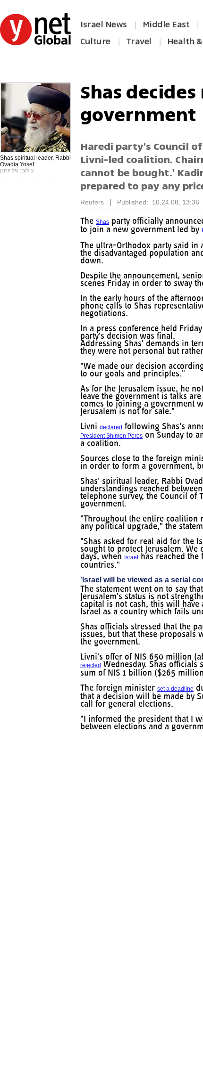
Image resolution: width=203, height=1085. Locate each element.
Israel (131, 557)
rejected (90, 665)
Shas (102, 222)
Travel (139, 41)
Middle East (166, 24)
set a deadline (175, 688)
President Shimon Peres (111, 435)
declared (111, 427)
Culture (95, 41)
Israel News (103, 24)
